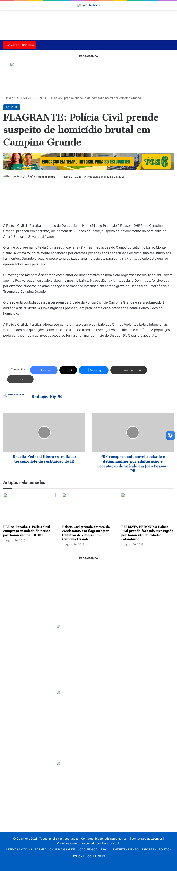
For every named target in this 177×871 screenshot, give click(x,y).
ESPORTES (149, 849)
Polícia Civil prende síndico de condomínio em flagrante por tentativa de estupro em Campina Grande (86, 533)
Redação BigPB (46, 176)
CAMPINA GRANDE (62, 849)
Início (9, 98)
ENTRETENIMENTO (126, 849)
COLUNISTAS (96, 856)
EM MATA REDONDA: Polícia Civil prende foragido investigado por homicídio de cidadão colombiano (147, 533)
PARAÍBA (40, 849)
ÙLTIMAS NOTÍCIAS (19, 849)
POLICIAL (22, 98)
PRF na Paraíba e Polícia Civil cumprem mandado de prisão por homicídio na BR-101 (26, 531)
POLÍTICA (165, 849)
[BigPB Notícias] (88, 5)
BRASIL (105, 849)
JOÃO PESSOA (88, 849)
